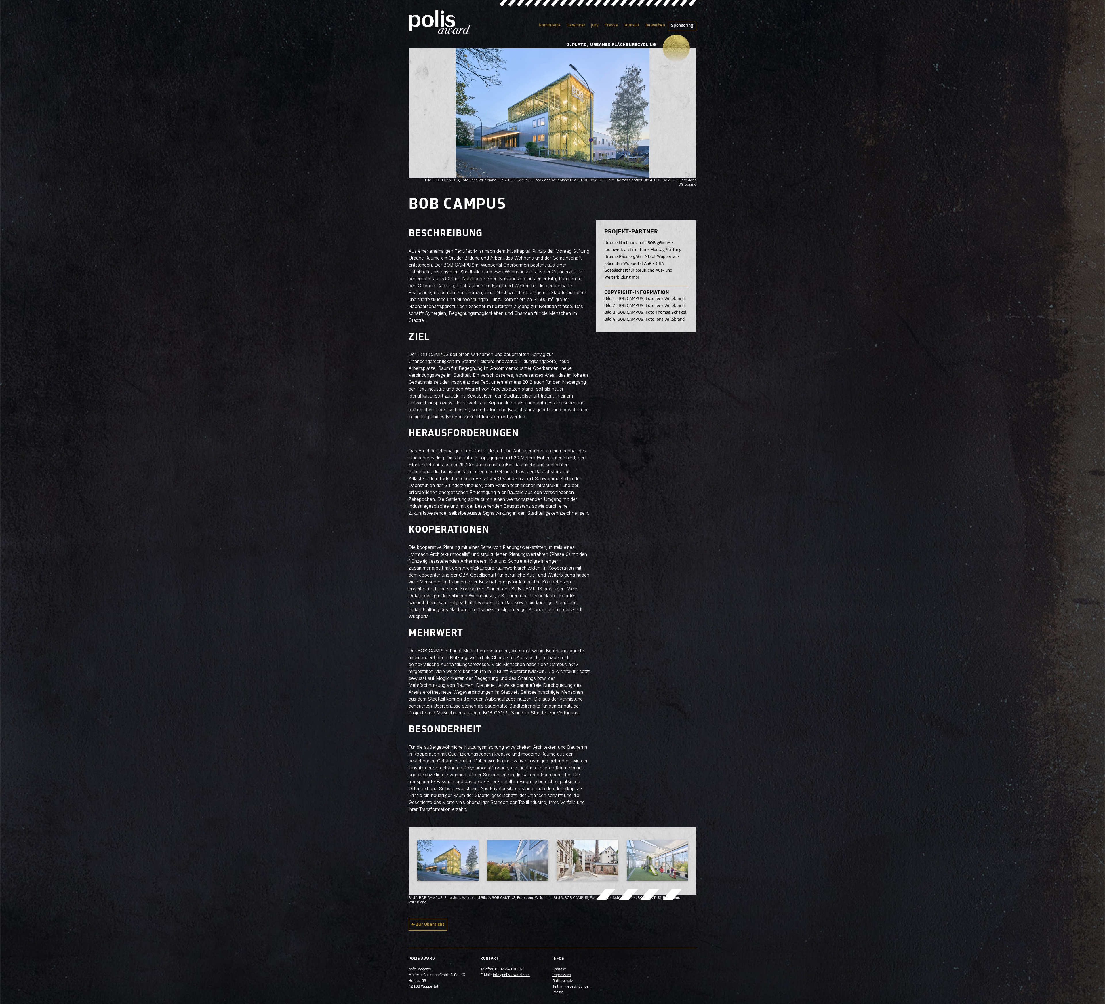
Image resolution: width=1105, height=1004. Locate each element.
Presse (611, 25)
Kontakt (632, 25)
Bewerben (655, 25)
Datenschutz (562, 981)
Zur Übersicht (430, 924)
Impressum (561, 975)
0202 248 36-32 (509, 969)
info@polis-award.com (511, 975)
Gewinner (576, 25)
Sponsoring (682, 25)
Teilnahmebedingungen (571, 987)
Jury (595, 25)
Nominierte (550, 25)
